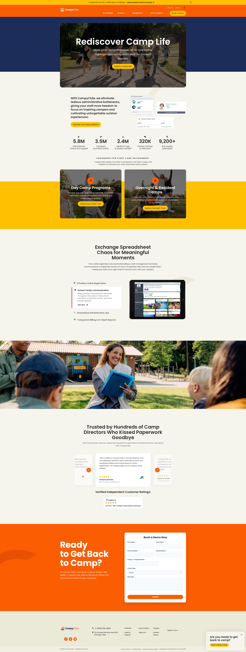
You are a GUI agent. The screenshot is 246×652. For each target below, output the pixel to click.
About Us (170, 8)
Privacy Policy (125, 649)
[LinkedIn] (70, 639)
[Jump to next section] (123, 82)
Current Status (156, 633)
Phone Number (133, 551)
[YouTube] (75, 639)
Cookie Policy (136, 649)
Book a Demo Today (219, 645)
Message (130, 576)
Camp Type (132, 568)
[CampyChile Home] (70, 628)
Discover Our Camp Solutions (86, 124)
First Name (131, 542)
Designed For (137, 13)
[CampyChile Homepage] (75, 11)
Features (121, 13)
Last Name (160, 542)
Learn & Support (156, 13)
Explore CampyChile (123, 66)
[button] (241, 634)
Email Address (161, 551)
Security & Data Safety (150, 649)
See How (81, 310)
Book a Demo (178, 13)
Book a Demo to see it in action (139, 2)
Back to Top (172, 630)
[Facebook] (66, 639)
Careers (177, 8)
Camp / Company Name (136, 560)
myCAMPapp (108, 13)
